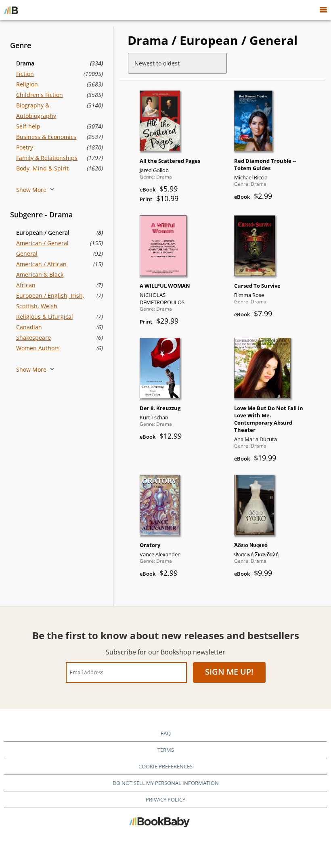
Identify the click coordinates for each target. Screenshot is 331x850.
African (26, 285)
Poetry (24, 147)
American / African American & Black (41, 269)
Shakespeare (33, 337)
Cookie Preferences (165, 766)
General (27, 253)
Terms (165, 749)
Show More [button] (32, 190)
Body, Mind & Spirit (42, 168)
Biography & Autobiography (36, 110)
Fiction (25, 74)
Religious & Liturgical (44, 316)
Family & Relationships (47, 158)
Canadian (29, 327)
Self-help (28, 126)
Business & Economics (46, 137)
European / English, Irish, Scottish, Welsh (50, 301)
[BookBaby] (11, 10)
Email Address (86, 672)
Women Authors (38, 348)
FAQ (166, 733)
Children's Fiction (39, 95)
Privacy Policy (165, 799)
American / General (42, 243)
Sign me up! (229, 671)
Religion (27, 84)
